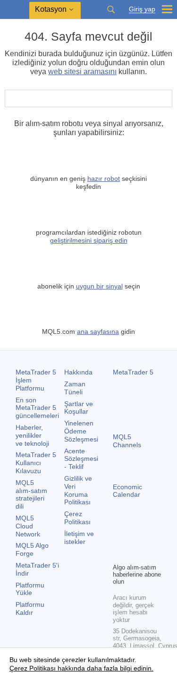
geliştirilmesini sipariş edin (88, 240)
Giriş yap (142, 9)
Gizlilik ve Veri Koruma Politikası (78, 490)
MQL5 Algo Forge (32, 549)
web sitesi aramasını (82, 72)
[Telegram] (133, 539)
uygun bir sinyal (99, 286)
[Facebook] (118, 539)
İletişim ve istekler (79, 537)
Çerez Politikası (77, 518)
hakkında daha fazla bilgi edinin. (104, 668)
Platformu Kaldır (30, 608)
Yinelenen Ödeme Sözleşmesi (81, 431)
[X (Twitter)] (148, 539)
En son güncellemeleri (37, 408)
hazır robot (103, 178)
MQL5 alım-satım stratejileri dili (31, 494)
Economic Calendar (127, 491)
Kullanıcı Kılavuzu (36, 463)
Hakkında (78, 372)
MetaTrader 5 (133, 372)
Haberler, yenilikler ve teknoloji (32, 435)
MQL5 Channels (127, 441)
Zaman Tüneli (74, 388)
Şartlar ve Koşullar (78, 408)
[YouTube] (118, 554)
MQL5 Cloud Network (28, 526)
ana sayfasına (98, 331)
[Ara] (111, 9)
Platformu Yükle (30, 589)
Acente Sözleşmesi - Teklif (81, 459)
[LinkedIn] (133, 554)
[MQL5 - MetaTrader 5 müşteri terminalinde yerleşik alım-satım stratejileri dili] (14, 10)
